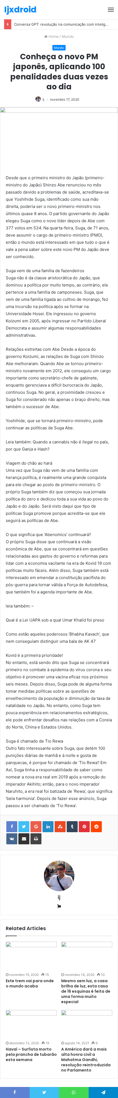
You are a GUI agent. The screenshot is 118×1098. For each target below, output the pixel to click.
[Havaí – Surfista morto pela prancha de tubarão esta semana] (31, 1024)
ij (43, 99)
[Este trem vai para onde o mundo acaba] (31, 956)
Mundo (68, 36)
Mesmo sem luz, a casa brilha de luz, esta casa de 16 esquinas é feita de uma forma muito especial (85, 991)
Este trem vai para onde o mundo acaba (30, 983)
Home (53, 36)
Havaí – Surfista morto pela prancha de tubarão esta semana (31, 1054)
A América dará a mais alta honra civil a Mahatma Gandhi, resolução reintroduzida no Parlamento (86, 1059)
